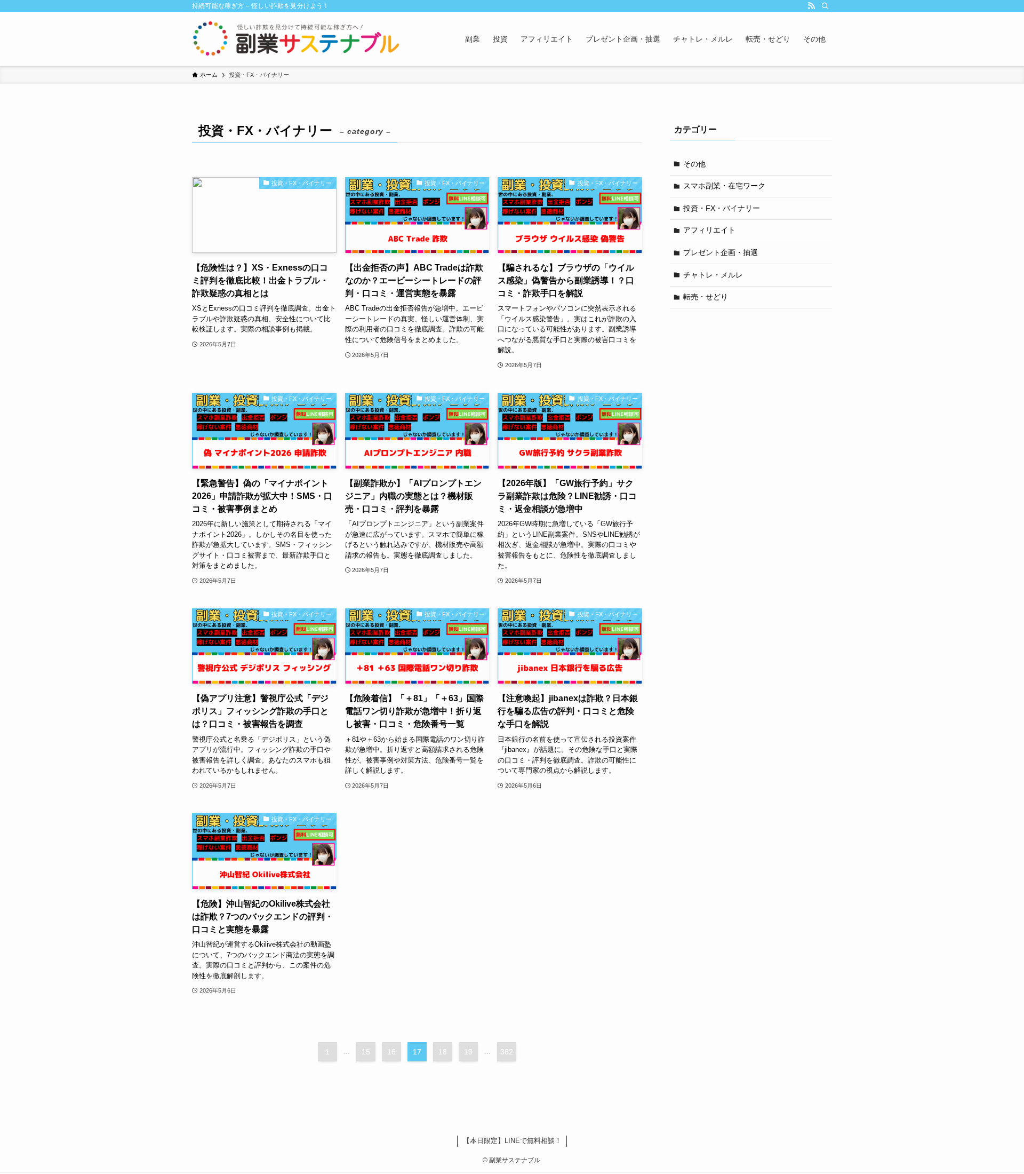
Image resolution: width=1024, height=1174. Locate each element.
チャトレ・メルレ (713, 275)
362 (506, 1052)
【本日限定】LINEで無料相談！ (512, 1141)
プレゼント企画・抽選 (720, 252)
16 (391, 1052)
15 (366, 1052)
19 (468, 1052)
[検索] (825, 6)
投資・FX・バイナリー (721, 208)
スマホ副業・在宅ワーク (724, 185)
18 (442, 1052)
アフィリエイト (709, 230)
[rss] (811, 6)
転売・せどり (705, 296)
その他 (694, 164)
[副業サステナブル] (296, 39)
